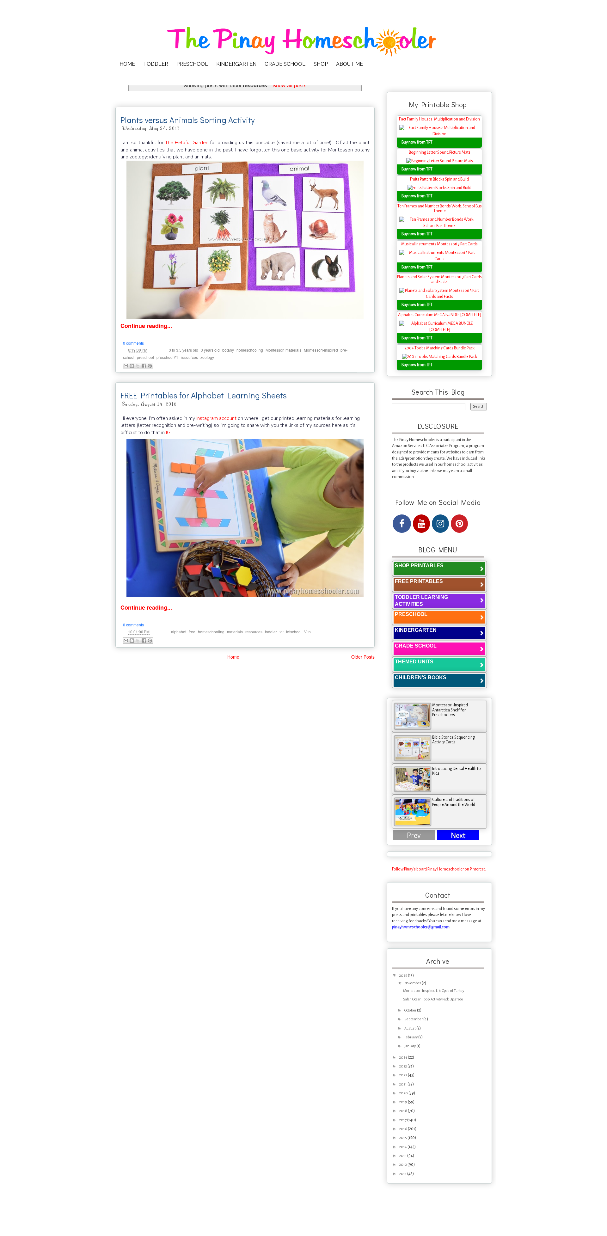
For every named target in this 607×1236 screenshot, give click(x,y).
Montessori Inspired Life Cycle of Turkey (433, 991)
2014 (403, 1147)
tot (281, 631)
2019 (403, 1102)
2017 (403, 1120)
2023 (403, 1066)
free (192, 631)
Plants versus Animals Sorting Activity (187, 119)
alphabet (178, 631)
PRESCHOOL (192, 64)
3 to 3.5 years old (183, 350)
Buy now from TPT (417, 142)
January (410, 1046)
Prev (414, 835)
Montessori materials (283, 350)
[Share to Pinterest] (150, 366)
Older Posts (363, 657)
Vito (307, 631)
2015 (403, 1138)
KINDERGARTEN (236, 64)
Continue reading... (146, 326)
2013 (403, 1156)
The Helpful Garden (186, 142)
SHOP (321, 64)
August (410, 1028)
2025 (403, 976)
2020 (403, 1093)
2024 (403, 1057)
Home (233, 657)
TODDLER (155, 64)
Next (458, 835)
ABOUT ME (349, 64)
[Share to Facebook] (144, 366)
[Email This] (126, 366)
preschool (145, 357)
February (411, 1037)
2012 (403, 1165)
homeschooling (249, 350)
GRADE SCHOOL (285, 64)
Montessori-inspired (321, 350)
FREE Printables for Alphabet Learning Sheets (203, 395)
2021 (403, 1084)
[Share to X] (138, 366)
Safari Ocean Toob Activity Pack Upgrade (433, 999)
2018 (403, 1111)
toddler (271, 631)
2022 (403, 1075)
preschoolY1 (167, 357)
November (413, 983)
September (413, 1019)
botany (228, 350)
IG (168, 432)
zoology (207, 357)
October (410, 1010)
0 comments (133, 343)
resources (189, 357)
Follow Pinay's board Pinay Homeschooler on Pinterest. (439, 869)
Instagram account (216, 418)
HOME (127, 64)
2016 (403, 1129)
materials (235, 631)
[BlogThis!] (132, 366)
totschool (294, 631)
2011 (403, 1174)
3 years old (210, 350)
